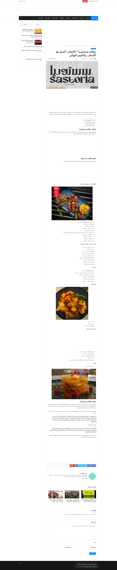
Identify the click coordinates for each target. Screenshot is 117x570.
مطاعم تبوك (40, 18)
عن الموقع (95, 566)
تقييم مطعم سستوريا (90, 125)
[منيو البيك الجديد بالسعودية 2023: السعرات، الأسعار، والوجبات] (55, 494)
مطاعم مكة (81, 18)
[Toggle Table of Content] (93, 120)
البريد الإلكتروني (93, 547)
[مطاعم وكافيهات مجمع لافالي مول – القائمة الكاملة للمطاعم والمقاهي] (72, 494)
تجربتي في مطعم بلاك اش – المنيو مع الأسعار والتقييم (31, 50)
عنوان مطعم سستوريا (89, 122)
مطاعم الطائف (55, 18)
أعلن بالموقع (79, 566)
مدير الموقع (92, 58)
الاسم (95, 542)
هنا (73, 114)
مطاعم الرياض (94, 18)
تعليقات (25, 24)
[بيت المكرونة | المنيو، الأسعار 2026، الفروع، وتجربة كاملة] (38, 31)
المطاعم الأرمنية (90, 407)
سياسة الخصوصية (87, 566)
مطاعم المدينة (47, 18)
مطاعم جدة (87, 18)
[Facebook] (21, 563)
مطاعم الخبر (62, 18)
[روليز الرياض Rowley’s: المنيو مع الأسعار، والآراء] (38, 42)
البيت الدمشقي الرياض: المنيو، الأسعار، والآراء (33, 46)
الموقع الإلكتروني (68, 547)
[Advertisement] (72, 31)
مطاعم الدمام (74, 18)
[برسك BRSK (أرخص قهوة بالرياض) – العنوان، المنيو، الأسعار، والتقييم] (88, 494)
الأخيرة (37, 24)
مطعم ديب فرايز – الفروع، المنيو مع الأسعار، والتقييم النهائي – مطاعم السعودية (79, 514)
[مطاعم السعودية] (85, 9)
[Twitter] (20, 563)
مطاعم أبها (68, 18)
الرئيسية (93, 45)
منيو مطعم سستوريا (90, 123)
